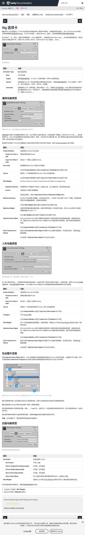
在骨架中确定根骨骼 (67, 33)
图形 (22, 14)
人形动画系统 (59, 87)
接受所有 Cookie (56, 531)
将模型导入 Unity (37, 14)
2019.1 (8, 489)
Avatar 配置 (27, 315)
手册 (17, 8)
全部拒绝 (42, 531)
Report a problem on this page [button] (14, 508)
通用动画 (5, 135)
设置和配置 (15, 284)
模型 (28, 14)
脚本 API (24, 8)
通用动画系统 (62, 82)
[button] (7, 503)
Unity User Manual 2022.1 (10, 14)
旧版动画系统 (25, 78)
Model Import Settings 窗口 (54, 14)
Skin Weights (65, 322)
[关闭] (82, 522)
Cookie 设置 (27, 531)
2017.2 (6, 492)
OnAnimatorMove (61, 143)
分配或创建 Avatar (17, 33)
